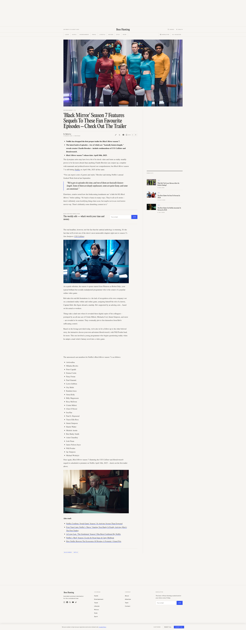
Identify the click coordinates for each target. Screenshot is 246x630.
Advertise (128, 599)
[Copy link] (115, 134)
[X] (70, 602)
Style (118, 34)
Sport (124, 34)
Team (126, 603)
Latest (67, 34)
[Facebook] (67, 602)
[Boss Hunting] (123, 29)
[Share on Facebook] (123, 134)
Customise (157, 627)
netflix (76, 552)
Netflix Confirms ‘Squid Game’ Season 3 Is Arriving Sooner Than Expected (94, 523)
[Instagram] (64, 602)
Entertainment (84, 34)
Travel (94, 34)
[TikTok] (76, 602)
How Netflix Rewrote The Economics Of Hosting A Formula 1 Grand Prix (93, 541)
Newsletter (165, 34)
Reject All (167, 627)
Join (134, 217)
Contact (127, 606)
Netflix (77, 169)
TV (75, 110)
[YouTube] (73, 602)
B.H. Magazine (176, 34)
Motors (110, 34)
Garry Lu (68, 134)
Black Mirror (68, 552)
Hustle (74, 34)
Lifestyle (102, 34)
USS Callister (79, 236)
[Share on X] (119, 134)
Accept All (179, 627)
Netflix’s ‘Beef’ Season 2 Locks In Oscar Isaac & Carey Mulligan (90, 537)
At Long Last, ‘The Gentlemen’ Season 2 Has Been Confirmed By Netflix (93, 534)
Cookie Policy (102, 627)
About (127, 596)
